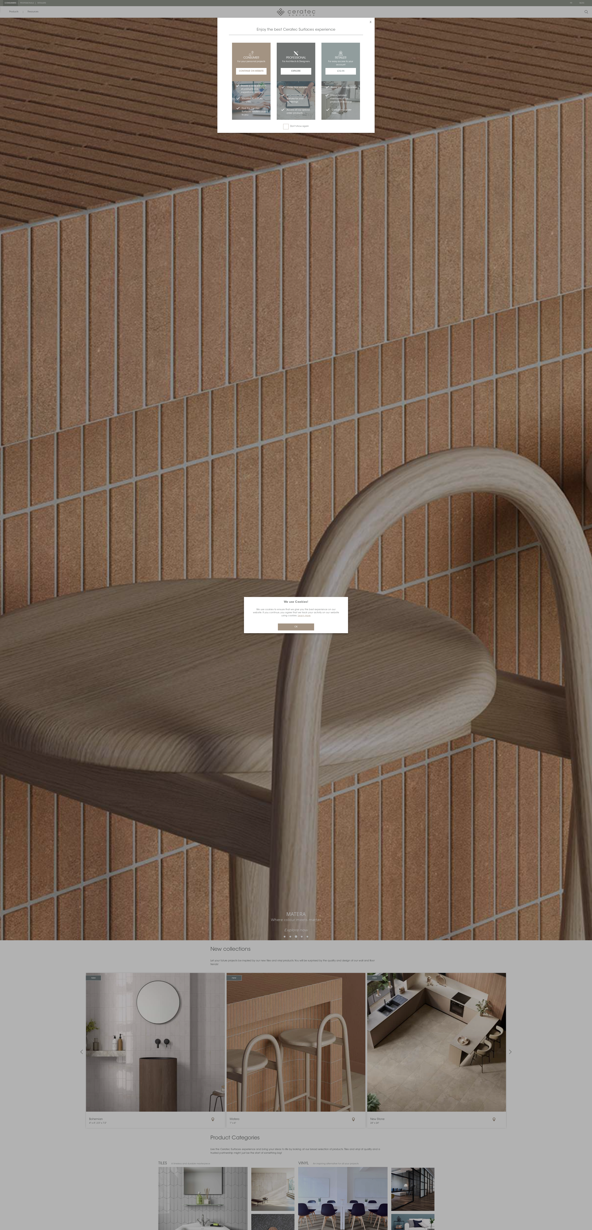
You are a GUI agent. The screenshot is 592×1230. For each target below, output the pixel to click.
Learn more (304, 616)
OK (296, 627)
